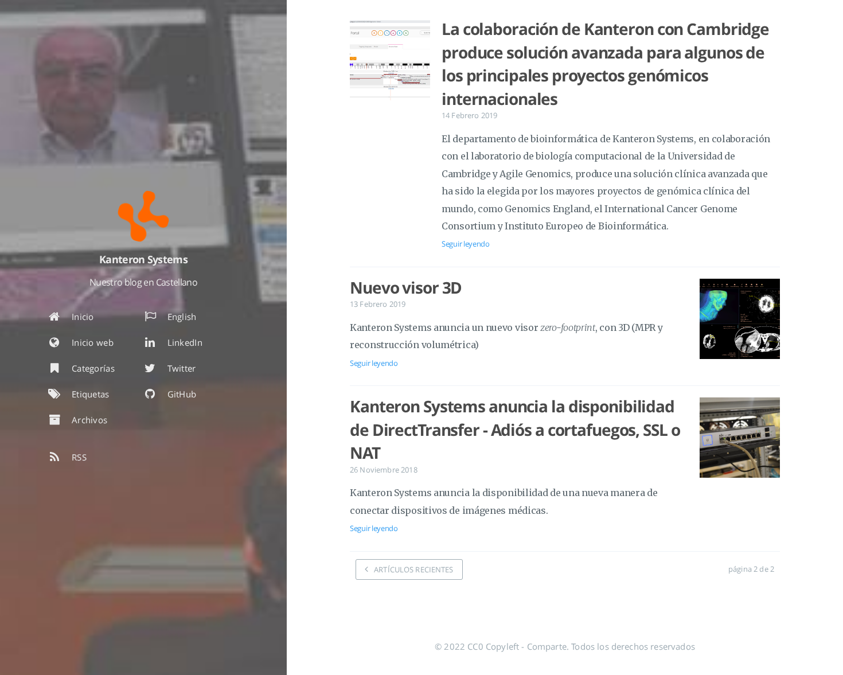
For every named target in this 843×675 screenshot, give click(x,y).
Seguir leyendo (466, 244)
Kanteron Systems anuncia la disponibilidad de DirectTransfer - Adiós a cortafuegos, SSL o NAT (515, 429)
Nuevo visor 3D (406, 287)
